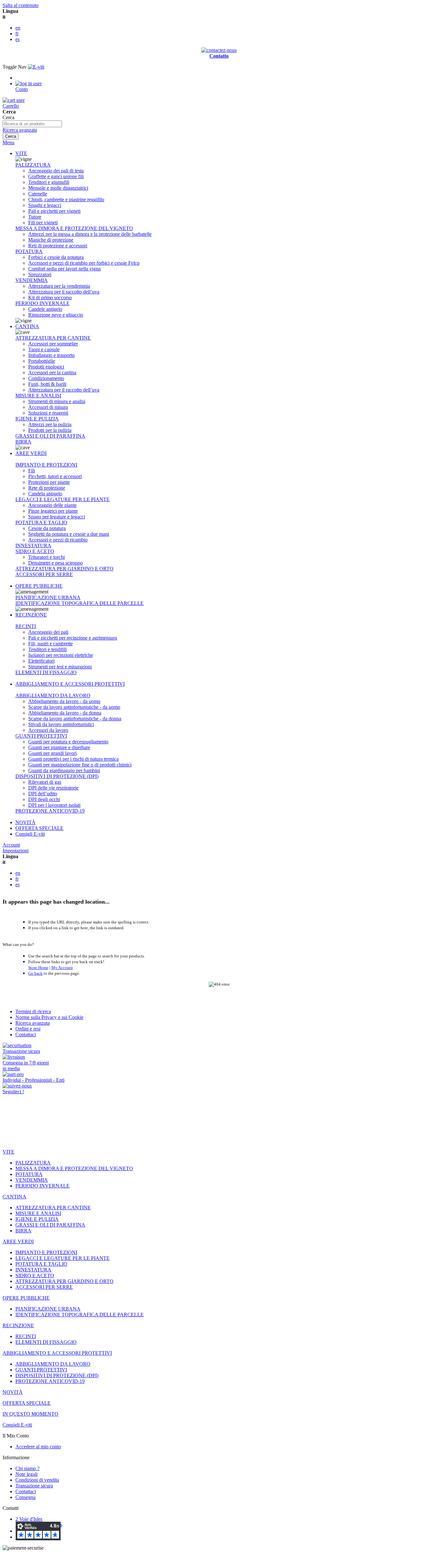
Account (11, 845)
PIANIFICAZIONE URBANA (47, 597)
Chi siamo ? (27, 1468)
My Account (62, 967)
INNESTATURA (33, 545)
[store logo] (36, 67)
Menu (8, 142)
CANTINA (27, 326)
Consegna (25, 1497)
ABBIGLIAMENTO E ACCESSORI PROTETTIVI (70, 684)
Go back (35, 973)
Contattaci (25, 1034)
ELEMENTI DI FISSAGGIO (46, 672)
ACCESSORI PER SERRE (44, 574)
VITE (21, 153)
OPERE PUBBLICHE (39, 586)
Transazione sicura (34, 1485)
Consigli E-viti (30, 834)
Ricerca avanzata (20, 130)
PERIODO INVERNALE (42, 303)
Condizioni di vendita (37, 1480)
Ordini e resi (27, 1028)
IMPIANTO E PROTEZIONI (46, 465)
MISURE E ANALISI (38, 395)
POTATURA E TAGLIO (41, 522)
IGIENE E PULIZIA (37, 418)
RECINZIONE (31, 614)
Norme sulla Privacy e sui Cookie (49, 1017)
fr (17, 33)
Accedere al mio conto (38, 1446)
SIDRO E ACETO (34, 551)
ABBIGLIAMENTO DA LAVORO (52, 695)
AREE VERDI (30, 453)
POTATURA (29, 251)
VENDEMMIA (31, 280)
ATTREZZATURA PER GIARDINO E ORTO (64, 568)
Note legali (26, 1474)
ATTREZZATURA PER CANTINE (53, 338)
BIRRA (23, 441)
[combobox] (32, 123)
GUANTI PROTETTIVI (41, 736)
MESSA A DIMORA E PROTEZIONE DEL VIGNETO (74, 228)
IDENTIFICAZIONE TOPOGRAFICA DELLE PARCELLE (79, 603)
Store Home (38, 967)
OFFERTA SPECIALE (39, 828)
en (17, 27)
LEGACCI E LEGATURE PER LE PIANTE (62, 499)
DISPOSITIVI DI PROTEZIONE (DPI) (56, 776)
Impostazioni (16, 850)
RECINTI (25, 626)
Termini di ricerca (33, 1011)
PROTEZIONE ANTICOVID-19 (50, 811)
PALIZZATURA (33, 165)
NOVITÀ (25, 822)
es (17, 39)
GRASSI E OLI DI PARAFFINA (50, 436)
